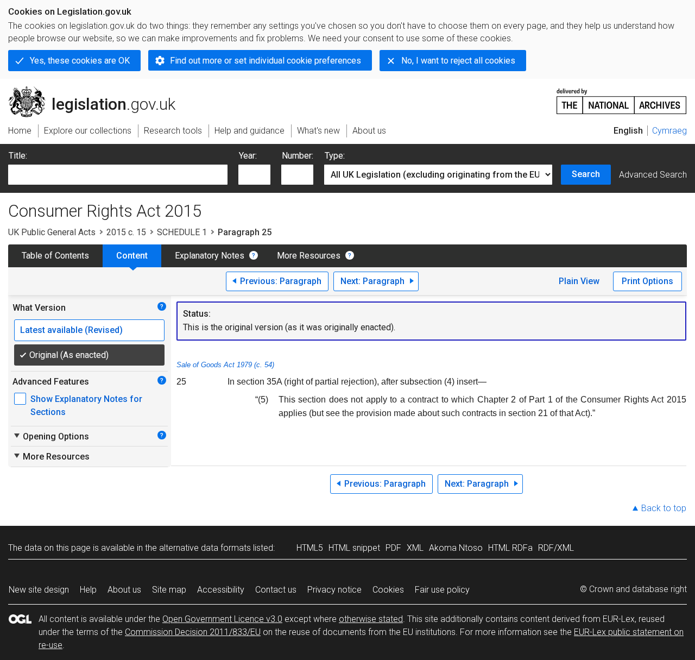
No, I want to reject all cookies (458, 60)
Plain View (579, 281)
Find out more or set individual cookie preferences (265, 60)
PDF (393, 548)
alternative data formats (205, 548)
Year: (248, 155)
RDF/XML (556, 548)
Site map (169, 589)
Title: (18, 155)
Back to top (663, 508)
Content (132, 255)
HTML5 (309, 548)
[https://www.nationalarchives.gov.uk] (622, 97)
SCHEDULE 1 (182, 232)
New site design (39, 589)
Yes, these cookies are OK (80, 60)
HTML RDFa (510, 548)
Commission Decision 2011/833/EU (193, 632)
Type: (335, 155)
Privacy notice (334, 589)
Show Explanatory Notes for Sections (86, 405)
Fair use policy (442, 589)
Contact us (275, 589)
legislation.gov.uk (98, 90)
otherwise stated (371, 619)
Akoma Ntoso (456, 548)
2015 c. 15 (126, 232)
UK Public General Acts (52, 232)
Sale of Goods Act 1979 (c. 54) (225, 365)
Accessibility (220, 589)
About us (124, 589)
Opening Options (50, 436)
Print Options (647, 281)
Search (586, 174)
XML (415, 548)
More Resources (308, 255)
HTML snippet (354, 548)
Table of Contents (55, 255)
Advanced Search (653, 174)
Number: (297, 155)
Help (88, 589)
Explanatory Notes (209, 255)
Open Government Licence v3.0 (222, 619)
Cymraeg (669, 130)
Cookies (388, 589)
